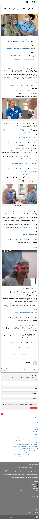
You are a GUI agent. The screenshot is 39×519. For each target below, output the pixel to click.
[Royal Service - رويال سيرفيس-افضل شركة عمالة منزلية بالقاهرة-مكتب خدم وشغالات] (34, 2)
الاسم (36, 388)
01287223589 (34, 486)
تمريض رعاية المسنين (12, 325)
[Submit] (2, 414)
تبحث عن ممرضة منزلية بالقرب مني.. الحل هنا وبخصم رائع (26, 312)
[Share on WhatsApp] (25, 354)
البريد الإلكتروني (34, 393)
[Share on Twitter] (20, 354)
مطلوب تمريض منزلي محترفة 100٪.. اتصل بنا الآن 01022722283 (24, 163)
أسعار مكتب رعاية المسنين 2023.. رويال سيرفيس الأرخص (27, 452)
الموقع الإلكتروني (34, 398)
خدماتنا (37, 422)
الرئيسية (36, 417)
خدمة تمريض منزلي (20, 55)
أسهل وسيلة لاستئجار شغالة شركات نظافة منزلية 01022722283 (26, 454)
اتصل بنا (36, 427)
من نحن (36, 419)
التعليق (35, 379)
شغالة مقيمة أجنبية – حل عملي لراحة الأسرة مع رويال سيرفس (26, 440)
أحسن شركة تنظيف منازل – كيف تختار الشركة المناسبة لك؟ (27, 442)
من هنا (23, 61)
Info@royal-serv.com (32, 493)
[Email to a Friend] (18, 354)
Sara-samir (24, 12)
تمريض (14, 335)
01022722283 (34, 484)
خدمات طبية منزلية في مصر (20, 41)
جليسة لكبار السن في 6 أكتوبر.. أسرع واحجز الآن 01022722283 (26, 446)
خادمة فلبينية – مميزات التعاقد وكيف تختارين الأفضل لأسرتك (27, 444)
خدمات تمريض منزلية (22, 358)
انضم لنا (36, 429)
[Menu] (27, 2)
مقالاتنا (37, 425)
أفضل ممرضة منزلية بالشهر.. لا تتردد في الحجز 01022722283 (26, 456)
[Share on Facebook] (23, 354)
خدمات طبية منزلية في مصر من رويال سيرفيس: (28, 181)
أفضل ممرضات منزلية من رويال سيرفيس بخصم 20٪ (28, 448)
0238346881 (34, 488)
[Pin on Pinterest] (16, 354)
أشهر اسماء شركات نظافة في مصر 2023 (30, 450)
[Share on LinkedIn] (14, 354)
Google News (35, 431)
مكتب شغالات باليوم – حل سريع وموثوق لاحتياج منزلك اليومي (26, 437)
